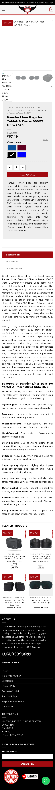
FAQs (4, 670)
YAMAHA (42, 110)
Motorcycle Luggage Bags (27, 107)
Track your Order (11, 676)
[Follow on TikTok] (14, 654)
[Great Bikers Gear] (27, 9)
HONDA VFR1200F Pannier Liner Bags (41, 601)
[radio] (11, 147)
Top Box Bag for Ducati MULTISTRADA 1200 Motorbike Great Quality (14, 560)
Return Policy (9, 696)
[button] (3, 9)
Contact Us (8, 706)
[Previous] (6, 45)
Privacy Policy (9, 686)
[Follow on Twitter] (19, 654)
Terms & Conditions (12, 691)
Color (10, 142)
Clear (45, 140)
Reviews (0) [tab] (12, 262)
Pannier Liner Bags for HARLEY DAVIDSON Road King (14, 602)
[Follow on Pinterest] (28, 654)
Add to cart (27, 175)
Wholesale (7, 681)
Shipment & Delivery (13, 701)
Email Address (10, 751)
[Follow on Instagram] (9, 654)
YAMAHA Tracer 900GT (19, 113)
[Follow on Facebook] (4, 654)
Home (10, 107)
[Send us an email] (23, 654)
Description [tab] (13, 255)
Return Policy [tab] (14, 269)
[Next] (48, 45)
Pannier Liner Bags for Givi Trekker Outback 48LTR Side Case (41, 558)
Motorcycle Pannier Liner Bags (21, 110)
